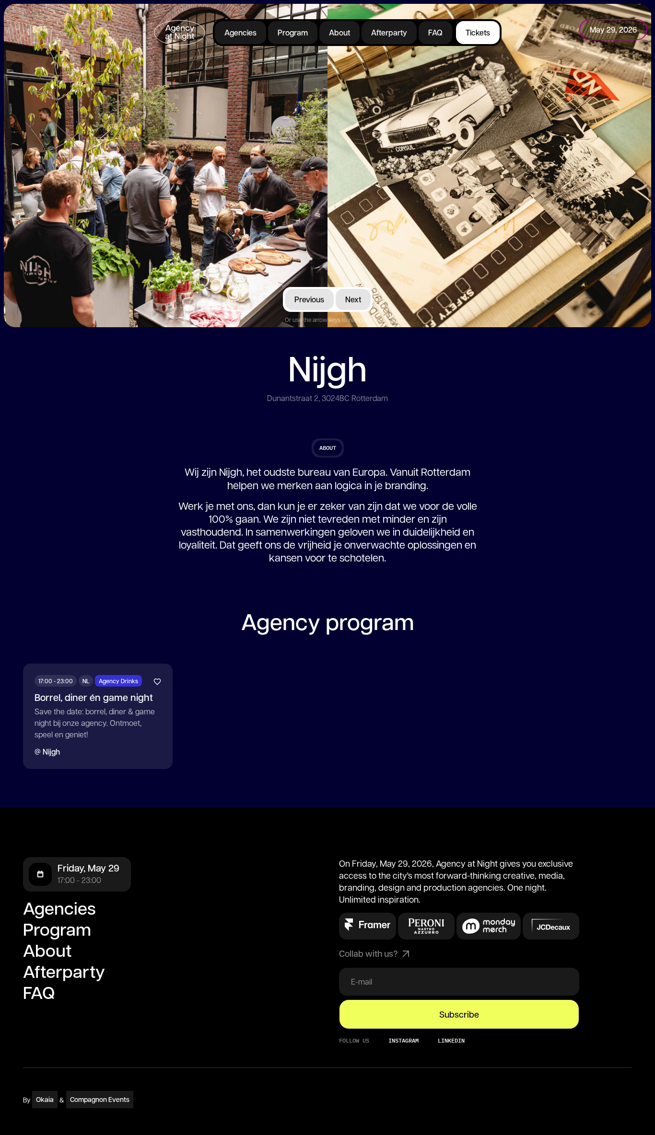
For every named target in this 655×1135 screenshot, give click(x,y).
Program (293, 32)
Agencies (240, 32)
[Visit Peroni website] (367, 924)
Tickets (478, 32)
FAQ (435, 32)
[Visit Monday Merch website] (488, 926)
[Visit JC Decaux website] (551, 926)
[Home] (179, 33)
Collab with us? (368, 953)
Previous (309, 299)
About (339, 32)
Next (353, 299)
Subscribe (459, 1014)
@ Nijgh (47, 751)
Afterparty (389, 32)
